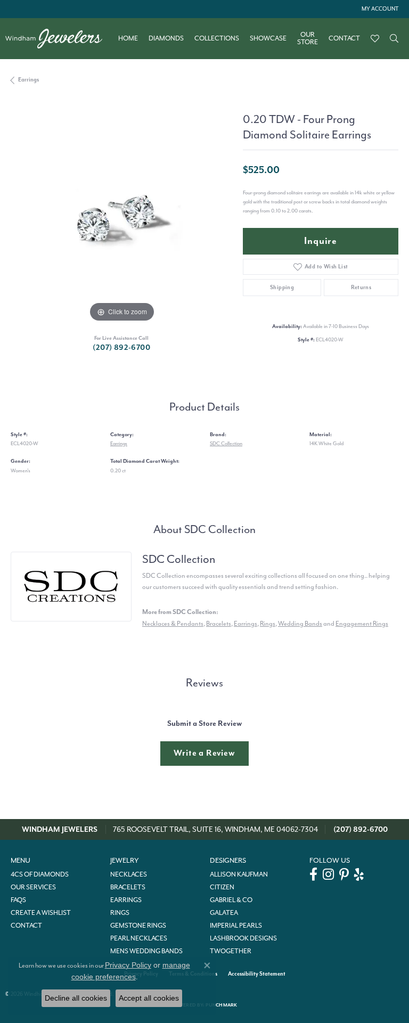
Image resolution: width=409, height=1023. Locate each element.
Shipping (282, 287)
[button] (378, 9)
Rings (267, 623)
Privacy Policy (128, 965)
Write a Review (204, 753)
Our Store (307, 38)
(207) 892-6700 (121, 347)
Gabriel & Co (231, 900)
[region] (121, 213)
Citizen (222, 887)
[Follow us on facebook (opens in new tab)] (313, 874)
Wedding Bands (300, 623)
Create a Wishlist (41, 913)
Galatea (224, 913)
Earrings (28, 79)
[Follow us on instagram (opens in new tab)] (328, 874)
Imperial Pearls (236, 925)
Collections (216, 38)
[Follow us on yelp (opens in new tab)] (359, 874)
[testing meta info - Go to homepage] (59, 38)
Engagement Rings (362, 623)
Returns (361, 287)
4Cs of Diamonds (40, 874)
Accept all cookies (149, 998)
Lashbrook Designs (243, 938)
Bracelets (218, 623)
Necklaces (128, 874)
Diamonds (166, 38)
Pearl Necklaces (138, 938)
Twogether (230, 951)
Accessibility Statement (256, 973)
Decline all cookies (76, 998)
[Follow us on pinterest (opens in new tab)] (344, 874)
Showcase (268, 38)
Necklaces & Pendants (172, 623)
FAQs (18, 900)
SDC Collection (226, 443)
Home (128, 38)
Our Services (33, 887)
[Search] (394, 38)
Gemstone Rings (138, 925)
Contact (344, 38)
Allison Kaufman (239, 874)
